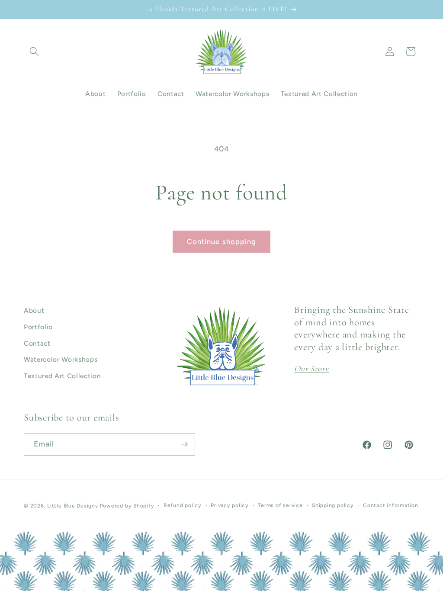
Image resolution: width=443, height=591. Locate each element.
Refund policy (183, 505)
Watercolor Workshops (60, 359)
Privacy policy (230, 505)
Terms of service (280, 505)
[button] (34, 51)
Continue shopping (222, 241)
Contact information (390, 505)
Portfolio (38, 327)
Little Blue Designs (72, 506)
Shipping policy (333, 505)
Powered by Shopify (127, 506)
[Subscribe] (184, 444)
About (34, 310)
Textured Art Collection (62, 376)
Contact (37, 343)
